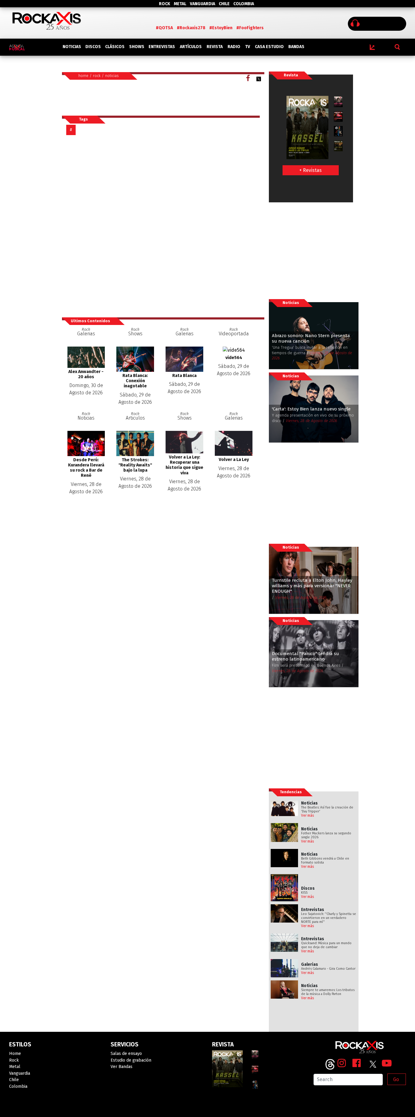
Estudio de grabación (131, 1060)
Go (396, 1079)
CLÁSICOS (115, 46)
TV (247, 46)
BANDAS (296, 46)
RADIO (234, 46)
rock (97, 75)
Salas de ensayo (126, 1053)
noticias (112, 75)
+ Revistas (310, 170)
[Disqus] (163, 226)
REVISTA (215, 46)
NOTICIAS (72, 46)
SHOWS (136, 46)
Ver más (307, 815)
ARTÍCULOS (191, 46)
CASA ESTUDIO (269, 46)
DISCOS (93, 46)
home (83, 75)
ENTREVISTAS (162, 46)
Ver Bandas (121, 1066)
